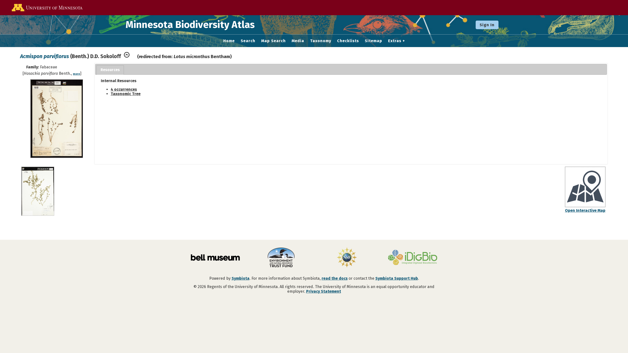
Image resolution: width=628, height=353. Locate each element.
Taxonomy (320, 41)
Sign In (487, 25)
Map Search (273, 41)
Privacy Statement (323, 291)
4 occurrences (124, 89)
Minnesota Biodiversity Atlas (190, 25)
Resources (110, 69)
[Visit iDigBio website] (413, 258)
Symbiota (240, 278)
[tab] (110, 70)
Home (229, 41)
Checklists (348, 41)
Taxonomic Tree (126, 93)
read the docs (335, 278)
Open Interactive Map (585, 210)
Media (298, 41)
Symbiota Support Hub (396, 278)
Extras (394, 41)
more (76, 74)
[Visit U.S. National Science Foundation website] (347, 258)
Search (248, 41)
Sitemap (373, 41)
